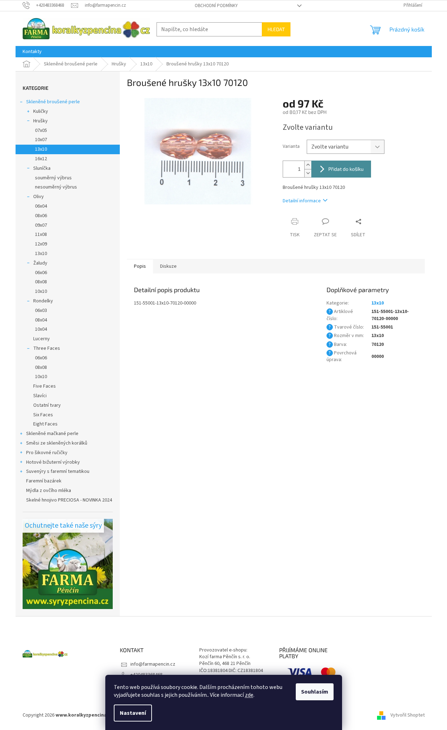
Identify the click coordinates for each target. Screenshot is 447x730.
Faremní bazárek (43, 481)
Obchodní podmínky (216, 5)
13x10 (41, 149)
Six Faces (43, 414)
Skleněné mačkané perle (52, 433)
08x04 (41, 320)
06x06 (41, 272)
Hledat (276, 29)
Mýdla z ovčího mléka (48, 490)
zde (249, 695)
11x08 (41, 234)
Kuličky (40, 111)
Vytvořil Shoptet (407, 715)
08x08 (41, 281)
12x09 (41, 244)
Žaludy (40, 263)
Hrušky (40, 120)
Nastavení (133, 713)
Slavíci (40, 395)
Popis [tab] (140, 266)
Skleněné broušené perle (53, 101)
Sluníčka (42, 168)
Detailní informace (302, 200)
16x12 (41, 158)
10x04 (41, 329)
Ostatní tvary (47, 405)
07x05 (41, 130)
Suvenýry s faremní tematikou (57, 471)
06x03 (41, 310)
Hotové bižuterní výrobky (53, 462)
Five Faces (44, 386)
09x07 (41, 225)
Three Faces (46, 348)
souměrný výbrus (53, 177)
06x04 (41, 206)
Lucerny (41, 338)
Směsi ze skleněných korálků (56, 443)
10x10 (41, 291)
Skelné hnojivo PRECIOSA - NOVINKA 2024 (69, 500)
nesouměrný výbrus (56, 187)
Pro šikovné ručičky (46, 452)
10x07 (41, 139)
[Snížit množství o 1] (307, 173)
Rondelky (43, 301)
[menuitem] (32, 51)
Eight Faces (45, 424)
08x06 (41, 215)
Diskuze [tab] (168, 266)
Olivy (38, 196)
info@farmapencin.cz (152, 664)
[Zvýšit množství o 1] (307, 165)
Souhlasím (314, 692)
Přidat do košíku (346, 169)
